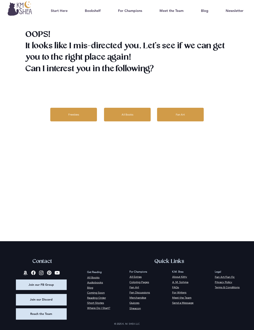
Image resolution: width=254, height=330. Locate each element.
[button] (93, 11)
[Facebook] (33, 273)
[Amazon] (25, 273)
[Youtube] (57, 273)
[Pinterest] (49, 273)
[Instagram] (41, 273)
